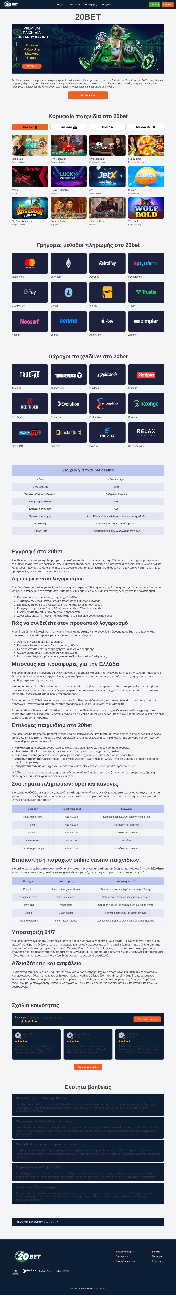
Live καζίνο (66, 127)
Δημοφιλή (28, 127)
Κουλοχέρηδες (144, 127)
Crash (105, 127)
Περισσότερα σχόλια (88, 1067)
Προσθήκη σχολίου (147, 1019)
